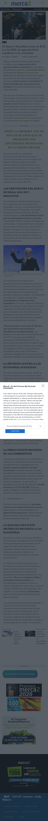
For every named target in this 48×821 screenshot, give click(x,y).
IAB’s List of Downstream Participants (27, 401)
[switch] (39, 412)
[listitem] (24, 407)
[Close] (44, 368)
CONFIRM (15, 449)
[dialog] (24, 411)
